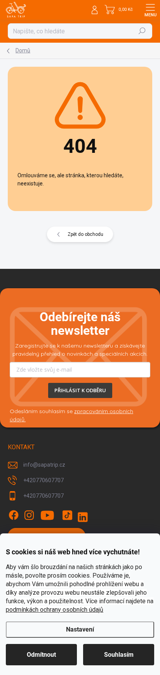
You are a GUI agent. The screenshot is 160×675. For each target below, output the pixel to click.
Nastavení (80, 629)
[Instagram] (29, 515)
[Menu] (150, 9)
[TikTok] (67, 515)
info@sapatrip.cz (44, 465)
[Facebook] (13, 515)
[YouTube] (47, 515)
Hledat (142, 31)
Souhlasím (119, 654)
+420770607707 (43, 480)
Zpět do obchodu (85, 234)
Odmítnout (41, 654)
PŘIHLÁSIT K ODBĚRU (80, 390)
